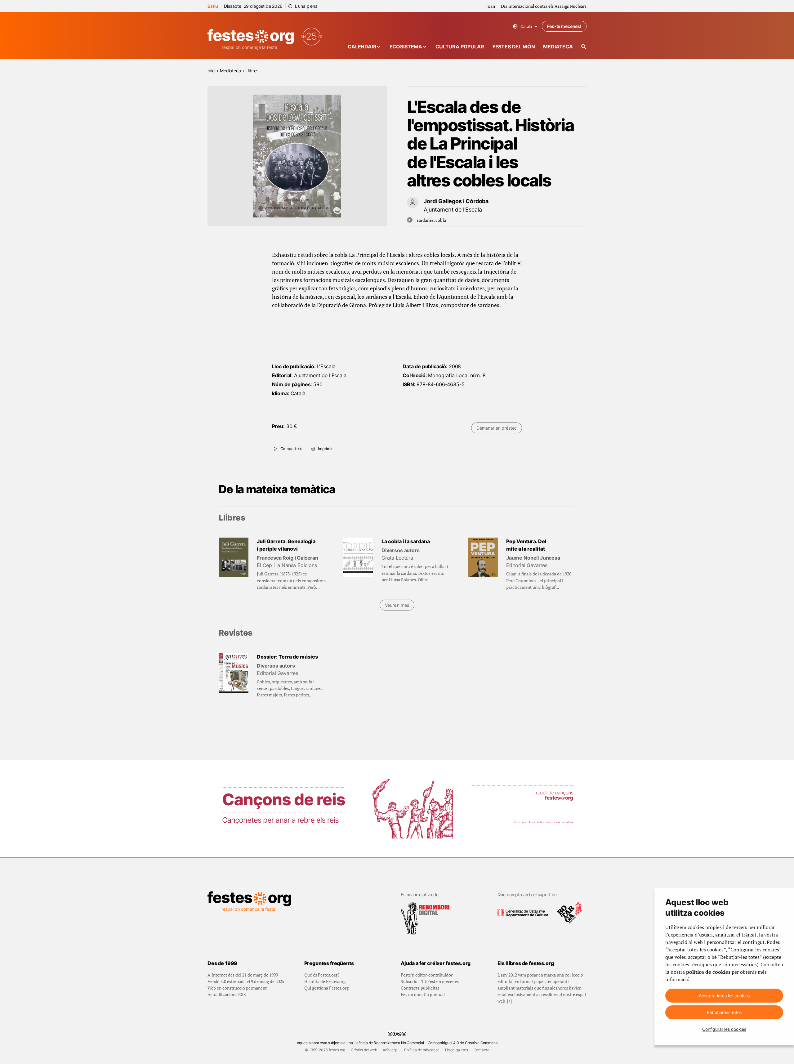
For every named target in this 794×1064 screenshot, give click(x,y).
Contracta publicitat (420, 988)
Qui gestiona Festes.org (326, 988)
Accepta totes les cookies (724, 995)
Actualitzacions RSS (226, 994)
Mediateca (558, 46)
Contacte (481, 1050)
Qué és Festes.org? (322, 975)
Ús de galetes (456, 1050)
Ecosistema (406, 46)
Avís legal (391, 1050)
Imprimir (325, 448)
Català (525, 26)
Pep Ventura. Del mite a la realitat (526, 545)
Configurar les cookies (724, 1029)
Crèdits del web (364, 1050)
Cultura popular (459, 46)
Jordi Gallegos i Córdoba (456, 201)
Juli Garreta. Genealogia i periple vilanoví (286, 545)
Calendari (362, 46)
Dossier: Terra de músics (287, 657)
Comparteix (291, 448)
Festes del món (514, 46)
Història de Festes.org (325, 981)
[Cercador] (584, 46)
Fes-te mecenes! (564, 26)
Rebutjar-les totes (724, 1012)
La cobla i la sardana (405, 541)
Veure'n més (397, 605)
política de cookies (708, 971)
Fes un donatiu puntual (423, 994)
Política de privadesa (421, 1050)
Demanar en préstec (496, 428)
